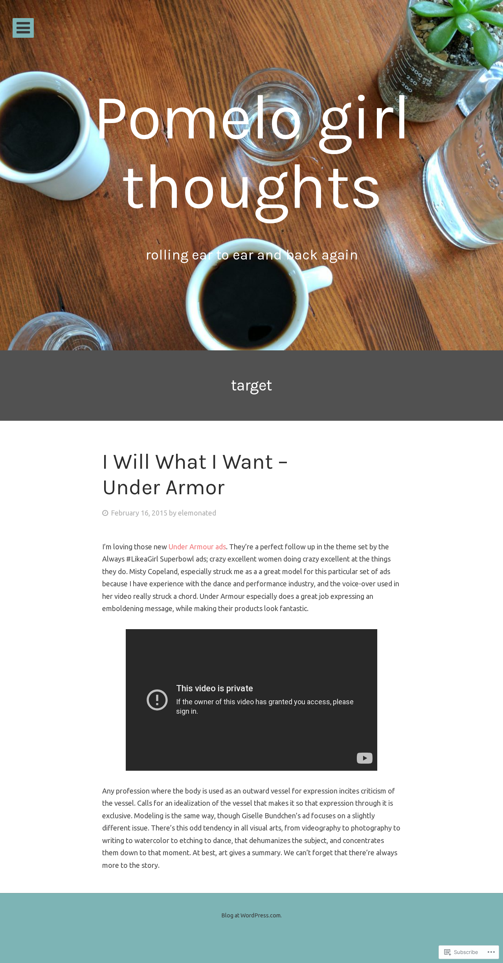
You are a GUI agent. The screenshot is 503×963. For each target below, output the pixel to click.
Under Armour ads (197, 547)
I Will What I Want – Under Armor (195, 474)
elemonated (197, 513)
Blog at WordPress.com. (251, 915)
